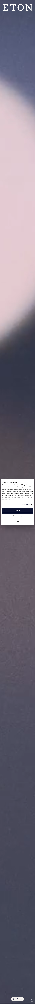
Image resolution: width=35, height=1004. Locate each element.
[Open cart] (17, 999)
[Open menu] (21, 999)
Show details (26, 504)
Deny (17, 521)
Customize (16, 516)
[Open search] (14, 999)
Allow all (17, 510)
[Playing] (32, 1000)
